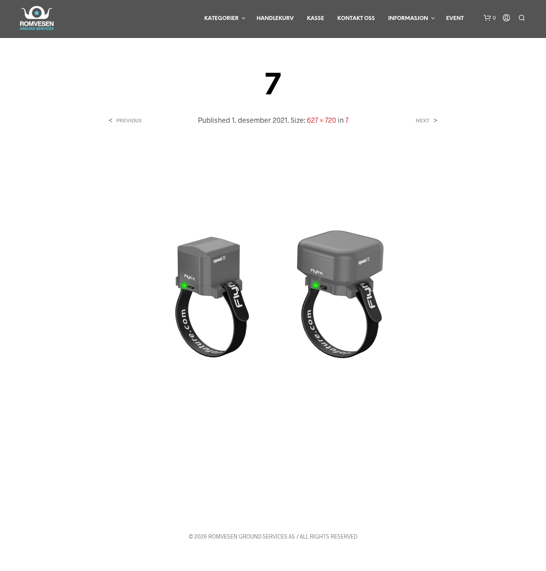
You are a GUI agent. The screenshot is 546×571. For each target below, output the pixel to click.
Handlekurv (275, 18)
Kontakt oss (356, 18)
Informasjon (408, 18)
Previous (128, 120)
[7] (272, 288)
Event (455, 18)
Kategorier (221, 18)
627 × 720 (321, 120)
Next (423, 120)
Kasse (315, 18)
